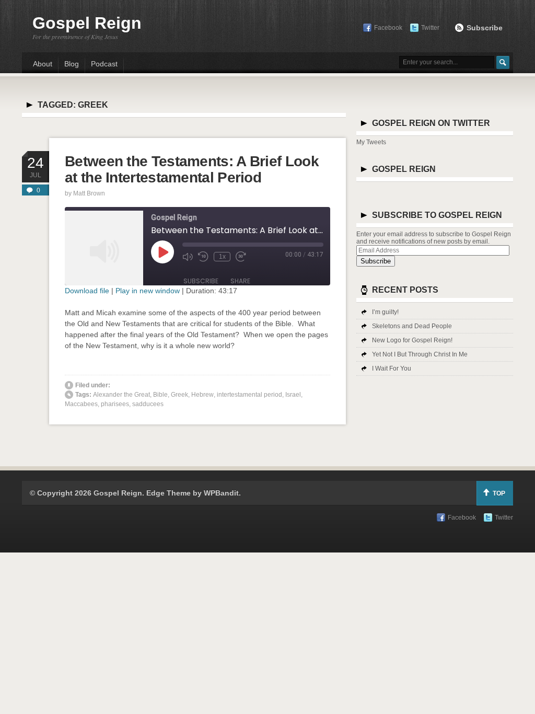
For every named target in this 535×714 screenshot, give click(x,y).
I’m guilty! (385, 312)
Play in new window (147, 290)
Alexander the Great (121, 394)
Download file (87, 290)
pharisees (115, 404)
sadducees (148, 404)
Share (240, 281)
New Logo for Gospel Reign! (412, 340)
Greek (179, 394)
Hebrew (202, 394)
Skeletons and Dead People (412, 326)
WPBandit (221, 493)
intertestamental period (249, 394)
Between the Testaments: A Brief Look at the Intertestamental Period (192, 169)
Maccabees (81, 404)
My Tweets (371, 142)
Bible (160, 394)
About (42, 64)
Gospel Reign (87, 23)
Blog (71, 64)
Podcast (104, 64)
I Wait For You (391, 368)
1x (222, 256)
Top (499, 493)
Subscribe (485, 28)
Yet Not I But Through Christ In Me (420, 354)
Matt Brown (89, 193)
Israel (293, 394)
